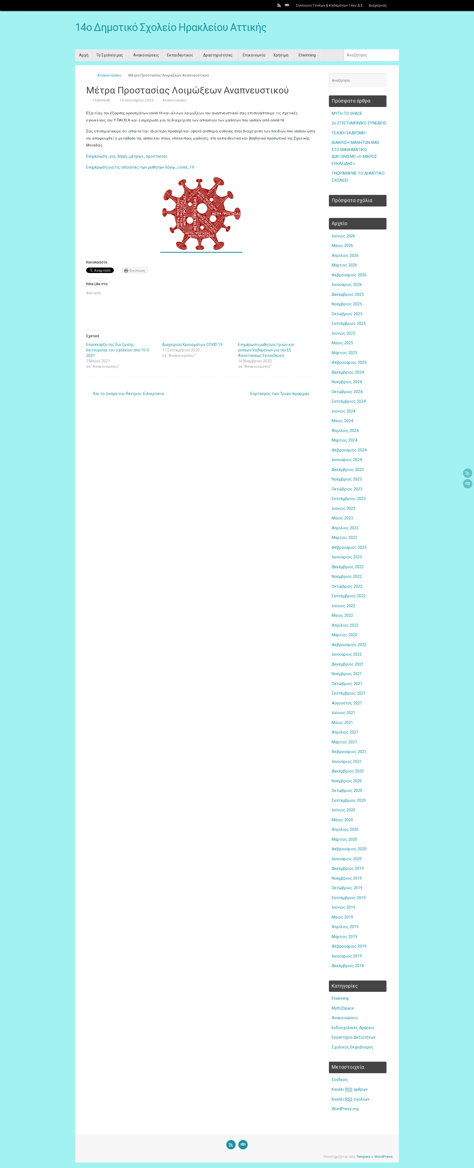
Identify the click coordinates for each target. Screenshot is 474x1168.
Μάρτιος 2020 (344, 839)
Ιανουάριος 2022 (347, 654)
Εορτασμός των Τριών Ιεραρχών (280, 393)
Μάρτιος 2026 (344, 265)
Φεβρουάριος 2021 (349, 751)
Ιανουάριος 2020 (347, 858)
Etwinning (340, 998)
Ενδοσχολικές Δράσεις (353, 1027)
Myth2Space (343, 1008)
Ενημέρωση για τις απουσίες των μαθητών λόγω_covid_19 (140, 167)
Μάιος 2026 (342, 245)
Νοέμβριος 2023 (347, 479)
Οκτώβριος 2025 (347, 313)
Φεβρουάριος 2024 (349, 450)
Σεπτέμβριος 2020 (349, 800)
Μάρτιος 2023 (344, 537)
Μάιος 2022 (342, 615)
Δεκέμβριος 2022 (348, 566)
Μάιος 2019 (342, 917)
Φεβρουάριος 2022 (349, 644)
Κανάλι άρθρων (350, 1089)
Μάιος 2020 (342, 819)
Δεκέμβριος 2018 (348, 965)
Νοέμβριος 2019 (347, 878)
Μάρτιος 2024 (344, 440)
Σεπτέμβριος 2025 (349, 323)
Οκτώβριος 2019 (347, 887)
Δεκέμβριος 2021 (348, 664)
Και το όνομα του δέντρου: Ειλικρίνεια (128, 393)
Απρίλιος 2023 (345, 527)
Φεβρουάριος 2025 (349, 362)
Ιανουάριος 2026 (347, 284)
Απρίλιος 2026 (345, 255)
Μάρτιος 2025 (344, 352)
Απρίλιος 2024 (345, 430)
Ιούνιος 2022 (343, 605)
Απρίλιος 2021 (345, 732)
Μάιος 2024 (342, 420)
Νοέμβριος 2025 (347, 304)
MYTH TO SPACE (347, 113)
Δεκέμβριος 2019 (348, 868)
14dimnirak (101, 100)
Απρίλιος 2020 (345, 829)
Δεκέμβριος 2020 (348, 771)
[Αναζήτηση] (394, 5)
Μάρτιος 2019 (344, 936)
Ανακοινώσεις (109, 75)
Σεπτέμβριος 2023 (349, 498)
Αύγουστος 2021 (347, 703)
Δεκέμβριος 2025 (348, 294)
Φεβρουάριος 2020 (349, 848)
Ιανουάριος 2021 (347, 761)
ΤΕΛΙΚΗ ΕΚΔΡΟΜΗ (348, 132)
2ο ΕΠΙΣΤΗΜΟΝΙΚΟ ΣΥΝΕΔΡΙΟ (359, 123)
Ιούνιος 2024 (343, 411)
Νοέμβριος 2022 (347, 576)
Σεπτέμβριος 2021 (349, 693)
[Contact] (287, 5)
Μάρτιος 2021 (344, 742)
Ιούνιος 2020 (343, 810)
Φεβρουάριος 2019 (349, 946)
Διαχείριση (377, 5)
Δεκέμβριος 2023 (348, 469)
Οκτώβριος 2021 (347, 683)
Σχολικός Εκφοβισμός (352, 1047)
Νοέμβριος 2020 (347, 780)
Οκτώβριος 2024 (347, 391)
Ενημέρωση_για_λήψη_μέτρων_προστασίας (127, 156)
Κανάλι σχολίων (350, 1099)
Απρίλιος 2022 (345, 625)
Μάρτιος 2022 (344, 634)
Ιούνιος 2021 (343, 712)
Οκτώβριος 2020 (347, 790)
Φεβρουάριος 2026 (349, 274)
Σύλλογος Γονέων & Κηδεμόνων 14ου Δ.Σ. (330, 5)
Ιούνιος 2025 (343, 333)
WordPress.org (345, 1108)
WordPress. (383, 1156)
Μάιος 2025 (342, 342)
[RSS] (279, 5)
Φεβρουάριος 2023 (349, 547)
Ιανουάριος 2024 (347, 459)
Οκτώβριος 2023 (347, 489)
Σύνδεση (340, 1079)
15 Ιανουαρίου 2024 (137, 100)
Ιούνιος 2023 (343, 508)
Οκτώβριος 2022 (347, 586)
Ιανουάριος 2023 (347, 557)
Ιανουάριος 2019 (347, 956)
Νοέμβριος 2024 (347, 381)
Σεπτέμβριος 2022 (349, 595)
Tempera (363, 1156)
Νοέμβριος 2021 (347, 673)
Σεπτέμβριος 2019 (349, 897)
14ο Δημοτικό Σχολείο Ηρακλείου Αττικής (170, 27)
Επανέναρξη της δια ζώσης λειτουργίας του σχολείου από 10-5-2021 (118, 350)
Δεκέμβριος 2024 (348, 372)
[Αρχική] (88, 75)
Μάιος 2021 (342, 722)
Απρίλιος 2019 (345, 926)
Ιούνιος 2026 (343, 236)
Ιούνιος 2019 (343, 907)
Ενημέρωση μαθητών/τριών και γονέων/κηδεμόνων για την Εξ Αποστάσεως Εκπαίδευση (266, 350)
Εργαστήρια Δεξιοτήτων (354, 1037)
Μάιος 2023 (342, 518)
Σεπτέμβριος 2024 (349, 401)
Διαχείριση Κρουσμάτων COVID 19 (192, 344)
